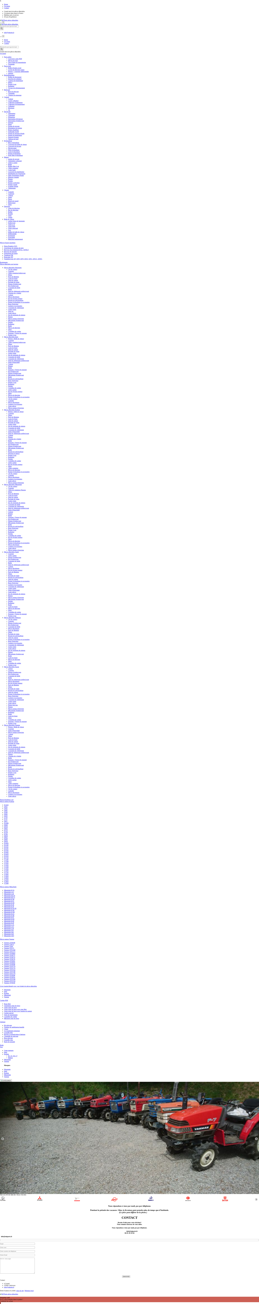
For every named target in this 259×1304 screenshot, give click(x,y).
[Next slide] (256, 1138)
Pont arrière (7, 57)
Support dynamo (13, 137)
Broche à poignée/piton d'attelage (14, 1034)
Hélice (10, 82)
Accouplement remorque (12, 1031)
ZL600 (6, 823)
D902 (6, 838)
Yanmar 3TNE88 (9, 964)
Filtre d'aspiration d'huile (16, 175)
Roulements (4, 262)
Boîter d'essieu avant (14, 68)
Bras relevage (8, 1038)
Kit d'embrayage (13, 286)
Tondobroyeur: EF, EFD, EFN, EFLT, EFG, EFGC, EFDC (23, 259)
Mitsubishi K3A (9, 890)
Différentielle (12, 234)
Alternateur (11, 113)
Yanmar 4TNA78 (9, 974)
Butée (10, 326)
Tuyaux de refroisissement (16, 88)
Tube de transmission (11, 1015)
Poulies (10, 181)
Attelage (2, 1022)
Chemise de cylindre (14, 293)
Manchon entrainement (15, 239)
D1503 (6, 856)
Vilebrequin (12, 188)
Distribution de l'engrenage (16, 173)
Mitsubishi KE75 (9, 897)
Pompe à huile (12, 184)
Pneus (10, 199)
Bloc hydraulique (13, 143)
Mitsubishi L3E (9, 928)
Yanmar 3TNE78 (9, 959)
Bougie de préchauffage (15, 300)
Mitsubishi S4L (9, 932)
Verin (10, 215)
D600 (6, 825)
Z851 (5, 821)
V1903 (6, 876)
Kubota (6, 993)
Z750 (5, 818)
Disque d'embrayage (14, 284)
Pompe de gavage (14, 126)
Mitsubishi (7, 995)
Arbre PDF (11, 226)
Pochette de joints (13, 282)
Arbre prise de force (10, 1007)
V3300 (6, 883)
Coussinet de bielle (14, 288)
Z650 (5, 816)
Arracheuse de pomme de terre (14, 248)
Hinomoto (7, 990)
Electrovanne (12, 148)
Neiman (10, 122)
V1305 (6, 865)
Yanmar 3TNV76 (9, 968)
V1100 (6, 860)
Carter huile (12, 170)
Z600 (5, 814)
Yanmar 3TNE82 (9, 961)
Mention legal (29, 1291)
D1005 (6, 843)
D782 (6, 834)
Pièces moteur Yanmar (7, 939)
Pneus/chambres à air (6, 800)
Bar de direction (13, 210)
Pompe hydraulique (14, 153)
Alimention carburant (15, 161)
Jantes (10, 197)
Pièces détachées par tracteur (9, 264)
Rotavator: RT (8, 257)
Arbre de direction (14, 208)
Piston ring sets (13, 705)
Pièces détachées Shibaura (12, 617)
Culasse (6, 97)
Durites (10, 322)
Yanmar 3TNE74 (9, 957)
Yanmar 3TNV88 (9, 972)
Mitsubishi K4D (9, 919)
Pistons (10, 179)
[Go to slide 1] (129, 1194)
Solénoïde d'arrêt (13, 132)
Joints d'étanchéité (14, 362)
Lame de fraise (13, 278)
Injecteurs (11, 108)
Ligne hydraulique (14, 152)
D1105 (6, 849)
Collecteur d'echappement (16, 104)
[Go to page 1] (129, 1201)
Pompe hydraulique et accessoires (19, 302)
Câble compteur (13, 168)
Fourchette (11, 237)
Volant (10, 217)
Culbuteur (11, 106)
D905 (6, 839)
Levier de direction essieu (16, 70)
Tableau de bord (13, 139)
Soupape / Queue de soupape (17, 333)
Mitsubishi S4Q (9, 936)
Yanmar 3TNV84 (9, 970)
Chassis (6, 190)
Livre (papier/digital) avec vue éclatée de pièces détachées (18, 986)
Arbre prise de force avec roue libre (15, 1009)
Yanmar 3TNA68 (9, 950)
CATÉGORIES (6, 1081)
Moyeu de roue (13, 60)
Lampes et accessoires (15, 306)
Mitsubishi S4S (9, 934)
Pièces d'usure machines (7, 243)
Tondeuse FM (8, 255)
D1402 (6, 852)
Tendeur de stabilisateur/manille (14, 1027)
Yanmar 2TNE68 (9, 943)
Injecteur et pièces (14, 453)
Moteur (6, 157)
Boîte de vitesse (9, 219)
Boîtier (10, 212)
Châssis (10, 195)
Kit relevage (8, 1025)
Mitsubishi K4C (9, 917)
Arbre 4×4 (11, 225)
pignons (10, 73)
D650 (6, 827)
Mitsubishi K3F (9, 907)
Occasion (3, 53)
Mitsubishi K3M (9, 912)
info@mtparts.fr (9, 32)
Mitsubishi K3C (9, 901)
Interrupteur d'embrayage (16, 121)
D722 (6, 830)
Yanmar (6, 997)
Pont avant (7, 66)
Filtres (10, 275)
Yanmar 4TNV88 (9, 979)
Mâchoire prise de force (11, 1018)
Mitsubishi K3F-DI (10, 908)
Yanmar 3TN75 (9, 948)
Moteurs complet (13, 177)
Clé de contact (12, 269)
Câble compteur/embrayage (17, 273)
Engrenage (11, 235)
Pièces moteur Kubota (7, 801)
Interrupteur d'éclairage (15, 119)
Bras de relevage (13, 91)
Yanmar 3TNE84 (9, 963)
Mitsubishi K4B (9, 916)
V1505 (6, 870)
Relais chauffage (13, 130)
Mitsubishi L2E (9, 894)
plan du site (20, 1291)
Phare (10, 124)
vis (9, 110)
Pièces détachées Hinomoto (13, 267)
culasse (10, 669)
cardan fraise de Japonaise (16, 221)
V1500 (6, 867)
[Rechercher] (1, 28)
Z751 (5, 819)
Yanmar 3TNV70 (9, 966)
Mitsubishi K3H (9, 910)
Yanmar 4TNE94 (9, 977)
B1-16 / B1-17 (12, 1056)
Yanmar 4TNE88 (9, 975)
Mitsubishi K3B (9, 899)
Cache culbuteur (13, 101)
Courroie (11, 271)
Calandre (11, 192)
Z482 (5, 810)
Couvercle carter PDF (15, 59)
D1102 (6, 847)
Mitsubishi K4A (9, 914)
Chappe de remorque (14, 95)
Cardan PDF (4, 1000)
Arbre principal (13, 228)
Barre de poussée (9, 1042)
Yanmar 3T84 (8, 946)
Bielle (10, 164)
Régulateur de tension (15, 128)
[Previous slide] (2, 1138)
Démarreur (11, 117)
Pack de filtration (13, 277)
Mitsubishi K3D (9, 903)
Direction (7, 206)
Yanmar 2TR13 (9, 944)
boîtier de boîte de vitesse (16, 232)
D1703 (6, 858)
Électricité (7, 112)
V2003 (6, 878)
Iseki (5, 991)
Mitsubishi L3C (9, 927)
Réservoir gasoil (13, 201)
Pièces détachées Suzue (11, 667)
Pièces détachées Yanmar (12, 725)
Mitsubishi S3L (9, 930)
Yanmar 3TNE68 (9, 983)
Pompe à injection (14, 183)
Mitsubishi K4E (9, 921)
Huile (2, 1045)
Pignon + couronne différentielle (18, 71)
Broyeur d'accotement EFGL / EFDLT (16, 250)
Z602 (5, 807)
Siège (10, 204)
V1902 (6, 874)
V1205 (6, 863)
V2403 (6, 881)
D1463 (6, 805)
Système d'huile (13, 186)
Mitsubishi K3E (9, 905)
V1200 (6, 861)
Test (1, 1047)
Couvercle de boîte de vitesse (17, 144)
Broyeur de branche (10, 251)
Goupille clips (8, 1040)
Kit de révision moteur (15, 298)
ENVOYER (126, 1276)
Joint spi (10, 311)
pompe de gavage (13, 159)
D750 (6, 832)
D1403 (6, 854)
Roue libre (7, 1004)
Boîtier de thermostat (14, 77)
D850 (6, 836)
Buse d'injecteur (13, 304)
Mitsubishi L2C (9, 892)
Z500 (5, 812)
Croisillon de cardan (14, 331)
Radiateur (11, 86)
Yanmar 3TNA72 (9, 952)
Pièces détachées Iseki (11, 337)
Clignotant (11, 115)
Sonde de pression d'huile (16, 133)
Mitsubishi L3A (9, 925)
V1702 (6, 872)
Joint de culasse (13, 280)
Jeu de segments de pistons (16, 315)
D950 (6, 841)
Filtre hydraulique (13, 150)
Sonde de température (15, 135)
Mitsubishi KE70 (9, 896)
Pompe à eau (12, 84)
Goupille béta (8, 1032)
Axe (9, 230)
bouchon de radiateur (15, 79)
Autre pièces (12, 313)
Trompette (11, 64)
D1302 (6, 850)
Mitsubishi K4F (9, 923)
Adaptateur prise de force (12, 1006)
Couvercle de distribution (16, 172)
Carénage (11, 194)
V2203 (6, 880)
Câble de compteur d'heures (17, 490)
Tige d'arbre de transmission (17, 62)
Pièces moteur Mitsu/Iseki (8, 887)
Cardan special (8, 1013)
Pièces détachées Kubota (12, 410)
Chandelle (11, 93)
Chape (6, 1029)
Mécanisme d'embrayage (16, 320)
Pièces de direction (14, 328)
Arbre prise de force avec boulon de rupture (18, 1011)
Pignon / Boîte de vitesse (16, 339)
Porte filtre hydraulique (15, 155)
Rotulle (10, 214)
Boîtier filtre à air (13, 166)
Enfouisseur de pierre (11, 253)
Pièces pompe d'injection (16, 319)
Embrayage (11, 223)
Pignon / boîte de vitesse (16, 411)
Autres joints (12, 309)
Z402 (5, 808)
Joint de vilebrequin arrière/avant (18, 291)
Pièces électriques (13, 297)
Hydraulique (8, 141)
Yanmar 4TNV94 (9, 981)
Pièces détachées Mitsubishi (13, 484)
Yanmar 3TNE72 (9, 955)
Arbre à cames (12, 163)
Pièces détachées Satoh (11, 552)
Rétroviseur (11, 203)
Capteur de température (15, 81)
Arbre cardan (12, 390)
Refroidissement (9, 75)
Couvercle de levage (14, 146)
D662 (6, 829)
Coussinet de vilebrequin (16, 308)
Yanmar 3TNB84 (9, 954)
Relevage (7, 90)
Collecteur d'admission (15, 102)
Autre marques (8, 1050)
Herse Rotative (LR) (10, 246)
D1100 (6, 845)
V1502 (6, 869)
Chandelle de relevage (11, 1036)
